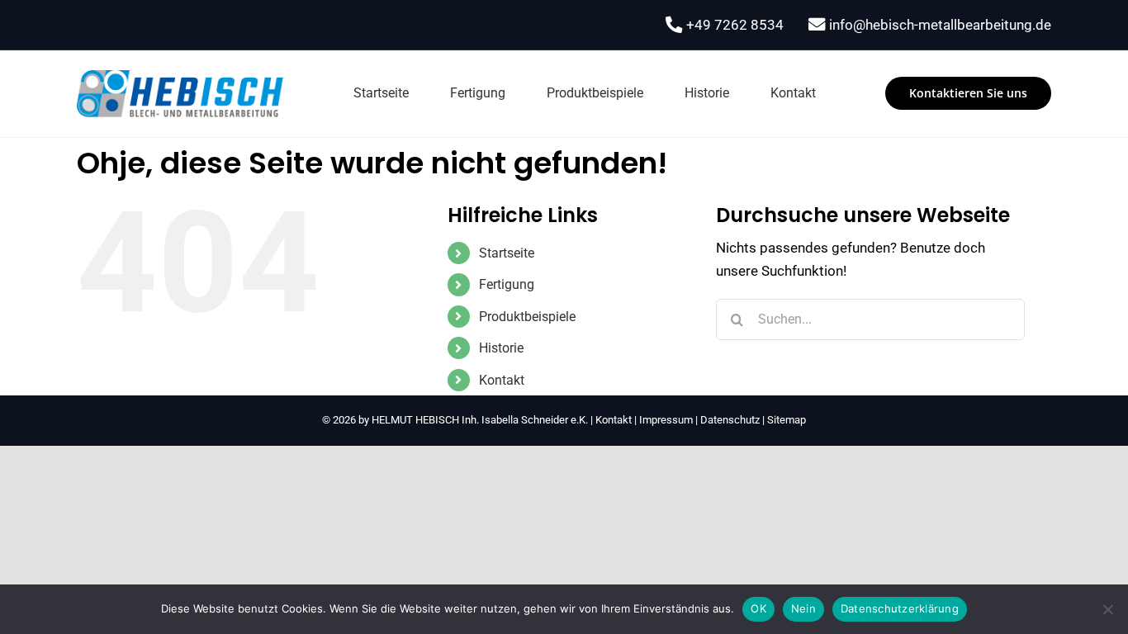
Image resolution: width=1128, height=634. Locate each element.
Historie (501, 348)
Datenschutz (730, 420)
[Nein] (1107, 609)
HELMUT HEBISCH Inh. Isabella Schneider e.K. (480, 420)
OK (758, 608)
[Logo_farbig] (180, 77)
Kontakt (501, 380)
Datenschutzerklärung (900, 608)
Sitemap (786, 420)
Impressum (666, 420)
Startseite (506, 253)
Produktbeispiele (527, 316)
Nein (803, 608)
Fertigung (506, 284)
